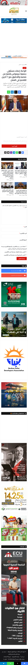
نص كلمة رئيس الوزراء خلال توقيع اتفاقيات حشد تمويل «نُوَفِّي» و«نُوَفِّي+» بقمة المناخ (21, 173)
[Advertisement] (14, 40)
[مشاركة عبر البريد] (8, 152)
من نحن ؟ (22, 656)
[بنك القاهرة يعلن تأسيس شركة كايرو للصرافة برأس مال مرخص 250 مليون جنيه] (21, 185)
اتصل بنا (5, 659)
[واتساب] (8, 92)
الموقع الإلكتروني (23, 240)
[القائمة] (26, 11)
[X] (15, 92)
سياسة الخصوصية (15, 656)
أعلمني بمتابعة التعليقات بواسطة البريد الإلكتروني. (15, 252)
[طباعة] (5, 152)
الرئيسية (23, 64)
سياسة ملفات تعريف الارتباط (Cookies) (16, 659)
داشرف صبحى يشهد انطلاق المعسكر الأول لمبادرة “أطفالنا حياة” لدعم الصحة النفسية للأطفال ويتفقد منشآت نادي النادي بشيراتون (7, 174)
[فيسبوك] (19, 92)
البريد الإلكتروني (23, 233)
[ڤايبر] (11, 152)
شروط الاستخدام (7, 656)
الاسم (25, 226)
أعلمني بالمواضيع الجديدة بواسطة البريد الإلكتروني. (15, 255)
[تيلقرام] (14, 152)
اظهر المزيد (14, 146)
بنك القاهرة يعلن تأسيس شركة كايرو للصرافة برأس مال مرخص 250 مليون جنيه (21, 191)
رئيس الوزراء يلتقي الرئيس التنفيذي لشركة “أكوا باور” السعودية (7, 191)
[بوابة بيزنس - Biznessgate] (14, 11)
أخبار (20, 64)
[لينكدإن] (12, 92)
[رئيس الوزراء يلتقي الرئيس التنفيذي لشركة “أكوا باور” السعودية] (7, 185)
